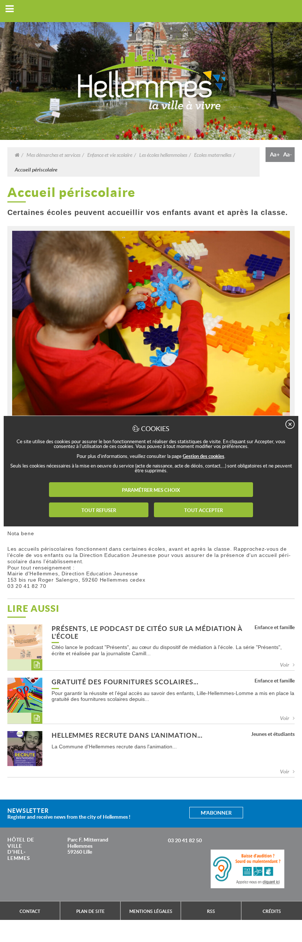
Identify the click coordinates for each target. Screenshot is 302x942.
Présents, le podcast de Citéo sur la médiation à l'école (147, 633)
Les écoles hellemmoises (163, 155)
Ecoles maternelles (212, 155)
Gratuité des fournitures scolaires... (125, 682)
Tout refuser (98, 510)
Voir (284, 664)
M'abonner (216, 812)
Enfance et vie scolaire (109, 155)
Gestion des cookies (203, 456)
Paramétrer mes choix (151, 490)
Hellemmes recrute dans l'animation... (127, 735)
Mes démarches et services (53, 155)
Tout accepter (203, 510)
